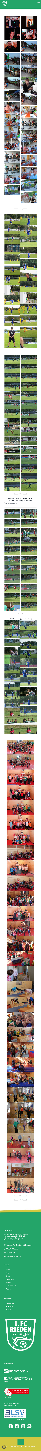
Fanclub (8, 1282)
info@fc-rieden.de (13, 1256)
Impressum (9, 1306)
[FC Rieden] (4, 3)
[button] (20, 503)
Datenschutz (10, 1303)
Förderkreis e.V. (11, 1286)
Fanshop (8, 1289)
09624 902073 (12, 1249)
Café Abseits (10, 1279)
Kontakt (8, 1310)
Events (8, 1276)
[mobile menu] (38, 3)
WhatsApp (10, 1253)
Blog (7, 1273)
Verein (8, 1269)
